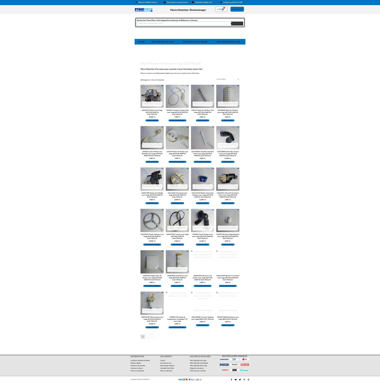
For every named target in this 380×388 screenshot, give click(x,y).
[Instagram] (244, 379)
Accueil (141, 42)
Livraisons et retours (137, 368)
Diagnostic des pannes (197, 368)
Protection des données (138, 365)
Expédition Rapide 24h (203, 2)
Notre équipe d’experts (167, 365)
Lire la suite (152, 120)
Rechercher (237, 23)
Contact (162, 360)
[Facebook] (231, 379)
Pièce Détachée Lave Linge (163, 42)
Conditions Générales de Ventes (140, 360)
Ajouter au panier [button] (177, 120)
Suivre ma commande (137, 371)
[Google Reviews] (248, 379)
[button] (163, 42)
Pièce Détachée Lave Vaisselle (195, 42)
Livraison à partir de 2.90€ (232, 2)
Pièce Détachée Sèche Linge (228, 42)
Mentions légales (136, 363)
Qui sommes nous (165, 363)
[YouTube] (236, 379)
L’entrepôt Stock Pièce (167, 368)
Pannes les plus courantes (198, 371)
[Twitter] (240, 379)
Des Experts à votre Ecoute (177, 2)
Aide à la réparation (166, 371)
